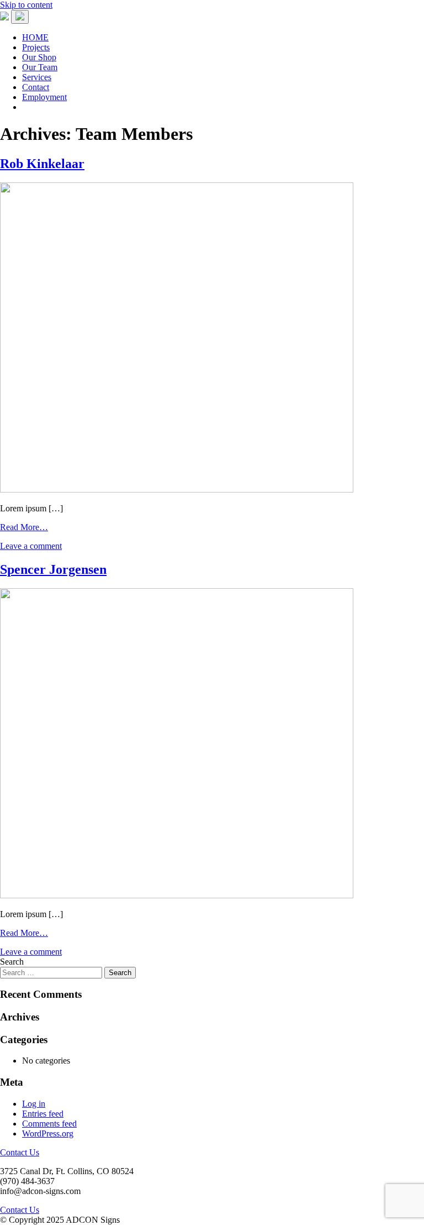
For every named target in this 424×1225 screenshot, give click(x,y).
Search (12, 961)
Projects (36, 47)
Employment (44, 97)
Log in (33, 1103)
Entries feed (42, 1113)
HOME (35, 37)
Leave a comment (31, 546)
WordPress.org (47, 1133)
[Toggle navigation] (20, 17)
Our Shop (39, 57)
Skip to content (26, 4)
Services (36, 77)
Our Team (39, 67)
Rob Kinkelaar (42, 163)
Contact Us (19, 1152)
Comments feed (49, 1123)
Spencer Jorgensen (53, 569)
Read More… (24, 527)
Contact (35, 87)
